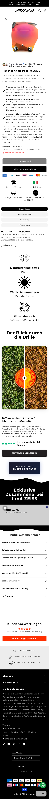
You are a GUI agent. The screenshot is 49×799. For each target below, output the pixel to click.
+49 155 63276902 (14, 728)
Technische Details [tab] (24, 214)
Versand (14, 149)
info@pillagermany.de (16, 739)
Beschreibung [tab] (24, 209)
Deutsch (23, 771)
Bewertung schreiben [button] (24, 638)
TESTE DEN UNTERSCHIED (24, 453)
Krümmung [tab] (24, 220)
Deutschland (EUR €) (23, 758)
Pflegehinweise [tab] (24, 225)
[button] (39, 10)
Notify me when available (24, 169)
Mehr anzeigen (8, 245)
